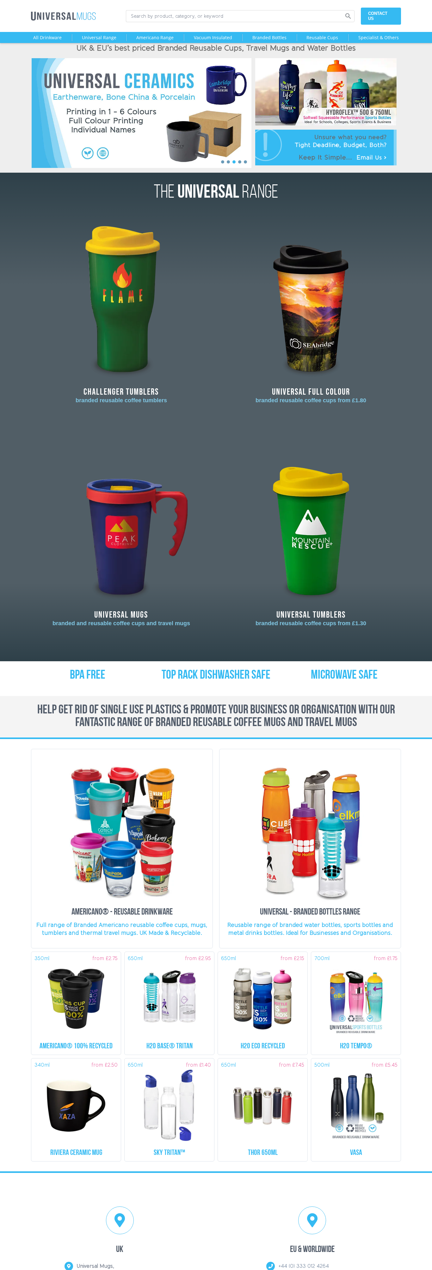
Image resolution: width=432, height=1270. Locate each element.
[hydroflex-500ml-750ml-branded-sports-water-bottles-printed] (326, 61)
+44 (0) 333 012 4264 (304, 1266)
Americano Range (155, 37)
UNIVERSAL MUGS (121, 618)
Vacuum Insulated (213, 37)
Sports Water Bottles (263, 1046)
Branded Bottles (269, 37)
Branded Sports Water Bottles (169, 1046)
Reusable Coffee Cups (76, 1046)
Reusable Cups (322, 37)
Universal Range (99, 37)
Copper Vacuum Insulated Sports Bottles (356, 1153)
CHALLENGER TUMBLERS (121, 395)
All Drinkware (47, 37)
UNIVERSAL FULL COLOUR (311, 395)
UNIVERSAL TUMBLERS (311, 618)
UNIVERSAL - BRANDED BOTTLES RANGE (310, 912)
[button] (141, 113)
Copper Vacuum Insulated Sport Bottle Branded (263, 1153)
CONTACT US (377, 16)
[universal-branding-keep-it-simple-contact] (326, 132)
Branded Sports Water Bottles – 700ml (356, 1046)
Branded (76, 1153)
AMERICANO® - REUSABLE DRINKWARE (122, 912)
